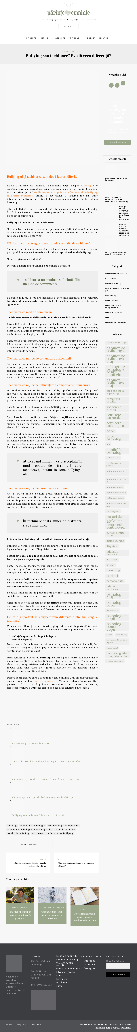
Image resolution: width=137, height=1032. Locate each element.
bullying (87, 185)
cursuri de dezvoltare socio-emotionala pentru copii (115, 522)
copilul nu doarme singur (114, 487)
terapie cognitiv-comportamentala (117, 655)
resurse (25, 908)
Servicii (45, 38)
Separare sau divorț (114, 322)
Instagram (90, 968)
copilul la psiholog (18, 833)
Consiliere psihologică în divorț (30, 743)
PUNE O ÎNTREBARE (117, 142)
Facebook (89, 960)
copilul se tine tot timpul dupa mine (116, 504)
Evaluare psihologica (68, 968)
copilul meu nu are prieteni (113, 464)
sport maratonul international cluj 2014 (116, 641)
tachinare (37, 833)
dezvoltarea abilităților (52, 908)
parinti (112, 576)
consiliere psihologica (115, 424)
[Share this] (62, 845)
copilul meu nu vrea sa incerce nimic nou (116, 480)
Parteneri (61, 978)
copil (108, 444)
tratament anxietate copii (114, 661)
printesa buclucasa (112, 588)
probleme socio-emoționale (113, 306)
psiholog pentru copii (113, 626)
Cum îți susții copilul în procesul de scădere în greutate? (45, 779)
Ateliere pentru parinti (65, 964)
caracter (85, 910)
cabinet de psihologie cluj (63, 825)
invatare (110, 564)
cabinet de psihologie (32, 825)
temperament (112, 648)
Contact (90, 38)
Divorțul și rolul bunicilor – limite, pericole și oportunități (46, 761)
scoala (109, 634)
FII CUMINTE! (68, 26)
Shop (59, 985)
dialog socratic (115, 540)
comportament (68, 52)
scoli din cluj (121, 634)
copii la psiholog (65, 829)
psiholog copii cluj (112, 610)
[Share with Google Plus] (70, 845)
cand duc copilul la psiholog (115, 392)
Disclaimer (62, 982)
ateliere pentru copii (115, 274)
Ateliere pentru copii (68, 959)
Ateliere (61, 38)
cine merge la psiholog (113, 408)
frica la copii (111, 559)
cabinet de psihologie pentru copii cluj (29, 829)
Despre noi (22, 1024)
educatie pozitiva (112, 553)
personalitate (114, 581)
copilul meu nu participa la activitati (115, 472)
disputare (112, 546)
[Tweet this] (66, 845)
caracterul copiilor (113, 400)
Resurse (103, 38)
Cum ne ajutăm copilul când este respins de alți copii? (44, 797)
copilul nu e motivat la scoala (116, 493)
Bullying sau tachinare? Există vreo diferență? (39, 815)
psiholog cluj (113, 595)
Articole (74, 38)
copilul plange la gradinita (115, 498)
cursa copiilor (112, 511)
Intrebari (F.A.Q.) (65, 971)
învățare (109, 296)
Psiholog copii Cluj (67, 955)
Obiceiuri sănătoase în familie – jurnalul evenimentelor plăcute (85, 917)
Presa (59, 975)
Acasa (9, 1024)
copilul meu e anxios (113, 458)
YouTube (89, 964)
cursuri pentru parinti (115, 534)
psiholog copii (112, 313)
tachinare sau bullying (60, 833)
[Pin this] (74, 845)
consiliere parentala (113, 416)
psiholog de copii (116, 617)
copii (110, 431)
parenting (15, 908)
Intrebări (31, 38)
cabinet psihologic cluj (115, 382)
